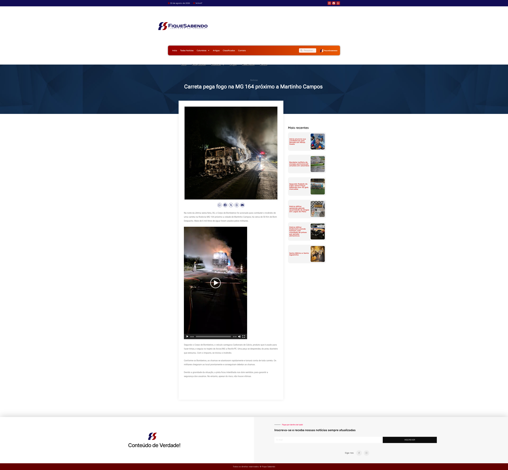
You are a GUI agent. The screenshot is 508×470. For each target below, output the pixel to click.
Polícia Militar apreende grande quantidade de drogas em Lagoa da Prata (299, 209)
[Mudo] (239, 336)
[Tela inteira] (243, 336)
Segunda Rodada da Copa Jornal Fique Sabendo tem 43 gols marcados (298, 186)
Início (174, 50)
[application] (215, 283)
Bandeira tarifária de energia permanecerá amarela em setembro (299, 164)
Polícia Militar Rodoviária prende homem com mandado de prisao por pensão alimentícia (298, 231)
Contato (242, 50)
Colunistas (201, 50)
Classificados (229, 50)
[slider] (213, 336)
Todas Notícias (187, 50)
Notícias (254, 80)
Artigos (216, 50)
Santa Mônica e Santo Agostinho (299, 254)
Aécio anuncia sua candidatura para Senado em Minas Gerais (297, 141)
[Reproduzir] (187, 336)
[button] (219, 205)
